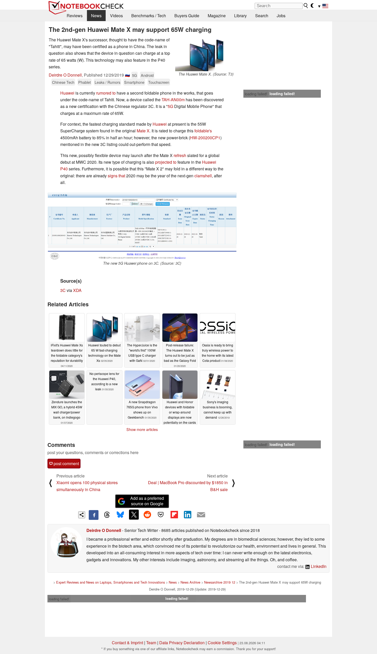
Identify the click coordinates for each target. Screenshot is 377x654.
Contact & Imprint (127, 643)
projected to (165, 162)
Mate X (143, 131)
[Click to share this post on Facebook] (93, 515)
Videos (116, 16)
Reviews (75, 16)
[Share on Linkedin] (187, 514)
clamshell (203, 176)
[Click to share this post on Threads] (107, 515)
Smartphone (134, 82)
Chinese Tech (63, 82)
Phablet (84, 82)
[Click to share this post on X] (134, 514)
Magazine (217, 16)
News (96, 16)
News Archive (190, 582)
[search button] (306, 5)
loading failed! (256, 93)
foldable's (203, 131)
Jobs (281, 16)
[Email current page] (201, 515)
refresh (180, 155)
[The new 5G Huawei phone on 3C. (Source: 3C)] (142, 225)
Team (151, 643)
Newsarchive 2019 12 (219, 582)
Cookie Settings (222, 643)
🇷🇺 (127, 75)
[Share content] (81, 514)
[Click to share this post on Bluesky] (120, 515)
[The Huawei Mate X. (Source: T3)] (206, 53)
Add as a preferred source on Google (147, 500)
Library (240, 16)
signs (112, 176)
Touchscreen (158, 82)
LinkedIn (318, 566)
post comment (66, 463)
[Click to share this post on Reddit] (147, 514)
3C (63, 290)
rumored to (106, 93)
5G (134, 75)
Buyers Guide (186, 16)
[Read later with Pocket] (161, 514)
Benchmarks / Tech (148, 16)
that (121, 176)
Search (261, 16)
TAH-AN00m (173, 100)
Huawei (67, 93)
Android (147, 75)
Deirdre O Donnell (65, 75)
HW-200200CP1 (205, 138)
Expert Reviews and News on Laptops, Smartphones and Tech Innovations (110, 582)
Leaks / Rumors (107, 82)
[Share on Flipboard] (174, 514)
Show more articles (142, 429)
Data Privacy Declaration (182, 643)
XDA (77, 290)
